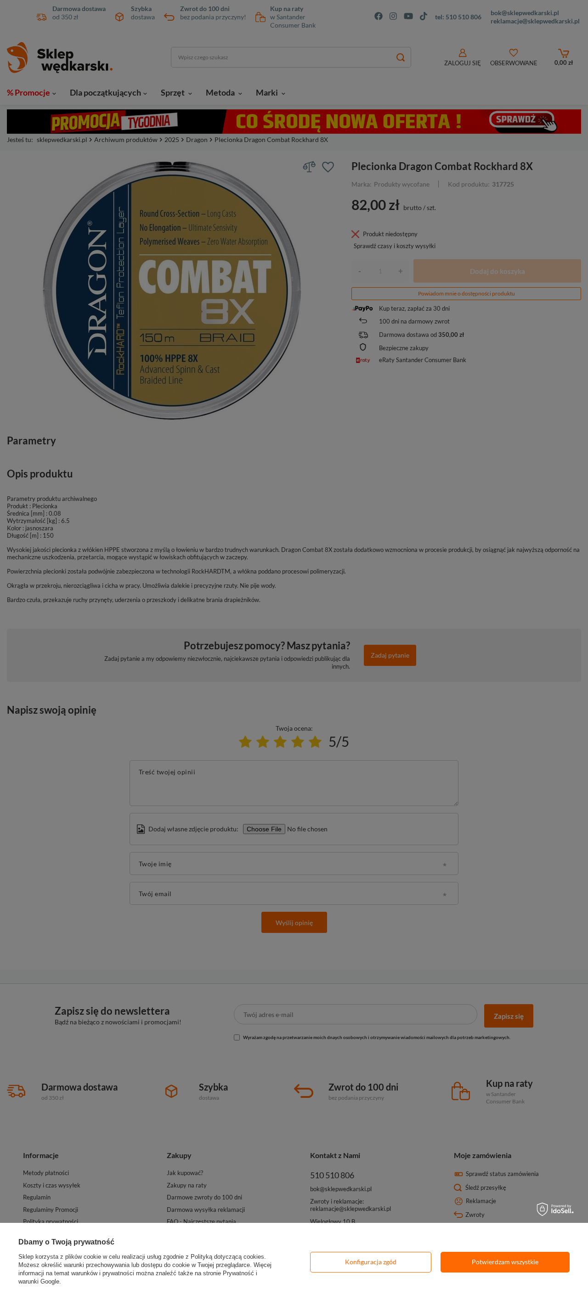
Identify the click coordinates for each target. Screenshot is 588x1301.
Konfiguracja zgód (370, 1262)
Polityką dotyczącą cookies (227, 1256)
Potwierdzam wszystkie (505, 1262)
